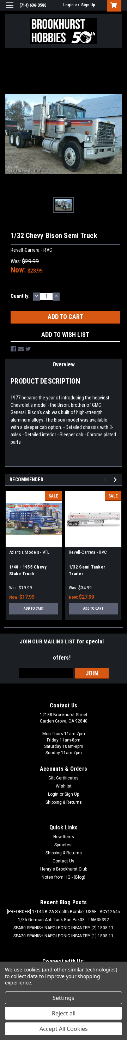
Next (116, 479)
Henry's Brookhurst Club (63, 869)
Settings (63, 998)
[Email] (21, 349)
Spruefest (63, 844)
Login (68, 4)
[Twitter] (28, 349)
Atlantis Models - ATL (29, 552)
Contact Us (63, 861)
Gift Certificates (63, 778)
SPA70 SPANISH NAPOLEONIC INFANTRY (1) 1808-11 (63, 935)
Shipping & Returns (64, 802)
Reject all (63, 1013)
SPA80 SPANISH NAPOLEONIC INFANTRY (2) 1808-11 (63, 927)
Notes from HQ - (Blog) (63, 877)
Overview (64, 364)
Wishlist (64, 786)
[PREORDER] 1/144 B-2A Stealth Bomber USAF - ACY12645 (63, 911)
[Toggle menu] (9, 9)
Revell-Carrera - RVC (88, 552)
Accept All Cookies (64, 1029)
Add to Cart (34, 608)
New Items (63, 836)
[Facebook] (13, 349)
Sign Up (88, 4)
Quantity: (20, 296)
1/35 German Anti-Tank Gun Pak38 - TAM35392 (63, 919)
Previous (106, 479)
